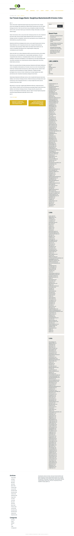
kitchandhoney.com (53, 279)
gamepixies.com (52, 142)
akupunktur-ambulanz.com (54, 260)
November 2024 (14, 511)
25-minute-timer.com (53, 125)
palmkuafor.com (52, 345)
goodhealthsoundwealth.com (54, 391)
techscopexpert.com (53, 427)
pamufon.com (51, 161)
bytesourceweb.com (53, 453)
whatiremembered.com (53, 261)
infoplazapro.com (52, 433)
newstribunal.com (52, 87)
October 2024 (13, 513)
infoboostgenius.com (53, 441)
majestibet (40, 481)
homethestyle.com (52, 119)
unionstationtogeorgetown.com (55, 130)
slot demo (51, 68)
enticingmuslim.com (53, 390)
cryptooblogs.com (52, 116)
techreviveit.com (52, 434)
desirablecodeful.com (53, 404)
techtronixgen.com (52, 423)
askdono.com (51, 228)
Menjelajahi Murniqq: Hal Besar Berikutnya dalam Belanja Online (55, 52)
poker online (57, 477)
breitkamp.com (52, 155)
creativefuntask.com (53, 127)
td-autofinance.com (52, 249)
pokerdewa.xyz (52, 303)
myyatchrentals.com (53, 369)
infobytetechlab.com (53, 450)
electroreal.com (52, 96)
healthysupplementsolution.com (55, 411)
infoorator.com (52, 270)
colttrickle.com (52, 218)
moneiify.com (51, 368)
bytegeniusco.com (52, 437)
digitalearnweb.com (53, 343)
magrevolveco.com (52, 457)
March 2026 (13, 485)
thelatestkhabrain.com (53, 358)
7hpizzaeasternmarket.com (54, 273)
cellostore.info (51, 364)
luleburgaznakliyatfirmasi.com (55, 386)
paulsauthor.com (52, 403)
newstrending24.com (53, 325)
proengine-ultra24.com (53, 275)
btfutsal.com (51, 224)
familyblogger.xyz (52, 151)
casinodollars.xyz (52, 301)
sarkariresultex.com (53, 361)
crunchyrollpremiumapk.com (54, 375)
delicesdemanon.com (53, 283)
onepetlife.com (52, 181)
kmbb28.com (51, 199)
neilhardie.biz (51, 289)
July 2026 (13, 479)
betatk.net (51, 329)
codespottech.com (52, 413)
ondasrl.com (51, 166)
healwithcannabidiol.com (54, 171)
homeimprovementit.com (54, 86)
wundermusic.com (52, 123)
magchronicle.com (52, 415)
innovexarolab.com (52, 448)
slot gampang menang (58, 480)
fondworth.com (52, 355)
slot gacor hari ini (52, 67)
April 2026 (13, 484)
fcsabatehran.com (52, 395)
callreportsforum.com (53, 200)
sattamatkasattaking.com (54, 180)
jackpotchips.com (52, 147)
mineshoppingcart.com (53, 100)
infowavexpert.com (52, 436)
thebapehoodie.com (53, 387)
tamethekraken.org (52, 163)
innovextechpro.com (53, 424)
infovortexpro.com (52, 460)
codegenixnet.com (52, 452)
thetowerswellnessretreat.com (55, 176)
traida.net (51, 278)
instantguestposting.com (54, 317)
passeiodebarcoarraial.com (54, 354)
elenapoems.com (52, 392)
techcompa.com (52, 244)
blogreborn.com (52, 236)
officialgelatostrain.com (53, 177)
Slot (38, 10)
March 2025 (13, 505)
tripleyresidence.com (53, 156)
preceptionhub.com (52, 90)
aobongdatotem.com (53, 92)
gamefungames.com (53, 124)
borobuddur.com (52, 122)
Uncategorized (13, 527)
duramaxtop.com (52, 397)
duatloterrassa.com (52, 160)
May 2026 (13, 482)
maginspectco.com (52, 466)
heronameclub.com (52, 406)
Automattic (46, 534)
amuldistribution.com (53, 120)
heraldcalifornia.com (53, 139)
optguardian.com (52, 110)
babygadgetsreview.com (53, 259)
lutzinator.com (51, 165)
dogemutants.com (52, 396)
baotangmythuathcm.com (54, 381)
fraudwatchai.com (52, 114)
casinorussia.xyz (52, 297)
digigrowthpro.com (52, 217)
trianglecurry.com (52, 174)
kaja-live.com (51, 242)
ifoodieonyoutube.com (53, 99)
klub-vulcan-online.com (53, 153)
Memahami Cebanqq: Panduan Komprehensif (56, 36)
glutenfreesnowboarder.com (54, 169)
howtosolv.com (52, 282)
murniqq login (46, 479)
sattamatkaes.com (52, 373)
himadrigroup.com (52, 246)
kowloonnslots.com (52, 251)
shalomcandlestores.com (54, 371)
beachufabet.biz (52, 184)
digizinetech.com (52, 446)
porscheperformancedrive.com (55, 162)
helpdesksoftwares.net (53, 83)
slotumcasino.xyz (52, 298)
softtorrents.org (52, 157)
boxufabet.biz (51, 188)
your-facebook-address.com (54, 191)
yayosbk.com (51, 288)
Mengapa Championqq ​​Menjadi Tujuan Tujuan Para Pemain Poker (18, 102)
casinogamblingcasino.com (54, 377)
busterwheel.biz (52, 294)
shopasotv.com (52, 315)
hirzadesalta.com (52, 104)
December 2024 (14, 510)
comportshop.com (52, 312)
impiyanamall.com (52, 109)
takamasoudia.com (52, 399)
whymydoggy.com (52, 341)
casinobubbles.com (53, 106)
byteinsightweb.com (53, 419)
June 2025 (13, 500)
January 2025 (13, 508)
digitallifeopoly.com (52, 105)
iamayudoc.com (52, 132)
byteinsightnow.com (53, 455)
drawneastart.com (52, 143)
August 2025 (13, 497)
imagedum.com (52, 175)
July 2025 (13, 498)
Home (27, 10)
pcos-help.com (52, 223)
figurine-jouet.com (52, 190)
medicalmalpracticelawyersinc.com (56, 311)
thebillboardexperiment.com (54, 183)
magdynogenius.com (53, 420)
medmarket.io (51, 408)
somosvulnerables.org (53, 158)
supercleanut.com (52, 137)
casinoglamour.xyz (52, 300)
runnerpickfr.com (52, 219)
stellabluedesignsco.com (54, 401)
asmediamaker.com (53, 366)
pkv (49, 71)
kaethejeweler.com (52, 179)
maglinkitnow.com (52, 418)
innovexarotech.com (53, 458)
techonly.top (51, 230)
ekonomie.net (51, 319)
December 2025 (14, 490)
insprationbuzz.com (53, 353)
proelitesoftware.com (53, 148)
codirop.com (51, 226)
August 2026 (13, 477)
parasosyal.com (52, 389)
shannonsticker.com (53, 352)
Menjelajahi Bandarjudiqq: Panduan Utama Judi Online (56, 48)
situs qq (50, 69)
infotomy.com (51, 410)
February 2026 (13, 487)
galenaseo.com (52, 307)
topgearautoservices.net (53, 189)
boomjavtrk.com (52, 204)
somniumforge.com (52, 383)
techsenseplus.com (53, 439)
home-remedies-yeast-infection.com (53, 94)
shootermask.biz (52, 293)
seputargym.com (52, 108)
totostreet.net (51, 111)
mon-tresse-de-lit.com (53, 185)
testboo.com (51, 284)
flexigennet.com (52, 405)
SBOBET (47, 10)
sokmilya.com (51, 202)
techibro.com (51, 253)
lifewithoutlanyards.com (53, 277)
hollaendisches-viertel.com (54, 274)
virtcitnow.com (52, 237)
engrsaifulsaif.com (52, 128)
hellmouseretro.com (53, 394)
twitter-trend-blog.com (53, 256)
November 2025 (14, 492)
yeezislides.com (52, 91)
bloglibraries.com (52, 385)
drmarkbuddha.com (53, 266)
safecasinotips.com (52, 146)
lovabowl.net (51, 85)
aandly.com (51, 330)
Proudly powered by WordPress (32, 534)
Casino (42, 10)
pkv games (15, 97)
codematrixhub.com (53, 438)
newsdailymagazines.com (54, 88)
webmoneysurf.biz (52, 291)
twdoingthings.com (52, 400)
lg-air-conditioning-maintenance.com (52, 268)
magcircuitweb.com (53, 425)
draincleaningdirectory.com (54, 380)
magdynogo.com (52, 467)
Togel (52, 10)
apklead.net (51, 205)
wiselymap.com (52, 239)
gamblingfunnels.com (53, 222)
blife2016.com (51, 167)
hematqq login (43, 478)
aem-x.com (51, 115)
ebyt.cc (50, 264)
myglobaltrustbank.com (53, 308)
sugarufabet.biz (52, 186)
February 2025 (13, 506)
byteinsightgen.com (53, 444)
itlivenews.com (52, 322)
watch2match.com (52, 306)
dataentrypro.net (52, 347)
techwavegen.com (52, 442)
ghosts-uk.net (51, 227)
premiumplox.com (52, 287)
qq (49, 481)
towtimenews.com (52, 378)
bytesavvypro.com (52, 443)
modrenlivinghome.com (53, 194)
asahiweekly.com (52, 136)
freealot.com (51, 134)
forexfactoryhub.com (53, 241)
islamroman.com (52, 247)
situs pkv (50, 64)
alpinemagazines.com (53, 254)
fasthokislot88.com (52, 144)
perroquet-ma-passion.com (54, 193)
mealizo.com (51, 362)
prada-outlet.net (52, 216)
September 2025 (14, 495)
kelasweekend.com (52, 328)
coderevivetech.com (53, 456)
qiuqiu (50, 66)
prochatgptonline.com (53, 240)
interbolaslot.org (52, 344)
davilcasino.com (52, 113)
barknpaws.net (52, 363)
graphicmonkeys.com (53, 141)
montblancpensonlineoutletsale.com (56, 258)
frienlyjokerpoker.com (53, 250)
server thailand (48, 478)
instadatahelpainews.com (54, 195)
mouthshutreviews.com (53, 102)
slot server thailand (57, 475)
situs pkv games (52, 477)
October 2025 (13, 493)
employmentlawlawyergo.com (55, 310)
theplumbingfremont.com (54, 324)
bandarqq (32, 10)
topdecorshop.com (52, 314)
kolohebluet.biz (52, 292)
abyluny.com (51, 203)
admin (18, 15)
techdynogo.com (52, 414)
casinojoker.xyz (52, 302)
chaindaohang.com (52, 265)
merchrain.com (52, 198)
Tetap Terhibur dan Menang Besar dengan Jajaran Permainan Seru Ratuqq (37, 103)
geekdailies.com (52, 197)
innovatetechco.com (53, 430)
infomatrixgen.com (52, 447)
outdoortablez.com (52, 409)
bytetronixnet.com (52, 464)
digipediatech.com (52, 417)
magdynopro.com (52, 432)
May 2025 (13, 501)
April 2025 (13, 503)
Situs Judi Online (59, 10)
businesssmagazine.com (54, 232)
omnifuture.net (52, 221)
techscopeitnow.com (53, 462)
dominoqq (51, 73)
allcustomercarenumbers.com (55, 150)
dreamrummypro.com (53, 348)
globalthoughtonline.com (54, 367)
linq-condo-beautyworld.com (54, 263)
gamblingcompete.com (53, 231)
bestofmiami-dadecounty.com (55, 97)
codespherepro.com (53, 451)
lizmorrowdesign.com (53, 170)
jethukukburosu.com (53, 382)
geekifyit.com (51, 372)
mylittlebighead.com (53, 133)
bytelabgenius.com (52, 429)
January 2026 (13, 489)
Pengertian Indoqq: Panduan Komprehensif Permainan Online (56, 40)
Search (50, 24)
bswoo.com (51, 331)
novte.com (51, 272)
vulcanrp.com (51, 255)
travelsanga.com (52, 316)
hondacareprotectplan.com (54, 376)
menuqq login (40, 475)
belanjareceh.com (52, 350)
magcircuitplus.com (53, 461)
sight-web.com (52, 245)
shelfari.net (51, 296)
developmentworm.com (53, 321)
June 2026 (13, 480)
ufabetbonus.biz (52, 326)
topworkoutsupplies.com (53, 101)
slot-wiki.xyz (51, 305)
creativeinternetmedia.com (54, 233)
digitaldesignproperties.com (54, 359)
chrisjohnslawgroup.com (53, 152)
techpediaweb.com (52, 428)
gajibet (47, 481)
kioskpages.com (52, 172)
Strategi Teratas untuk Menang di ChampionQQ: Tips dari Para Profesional (56, 44)
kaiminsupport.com (52, 349)
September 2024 (14, 514)
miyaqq (43, 481)
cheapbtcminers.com (53, 129)
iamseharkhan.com (52, 357)
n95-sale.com (51, 235)
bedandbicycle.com (53, 138)
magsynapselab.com (53, 422)
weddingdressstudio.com (54, 286)
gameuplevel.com (52, 118)
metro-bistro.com (52, 280)
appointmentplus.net (53, 320)
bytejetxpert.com (52, 465)
